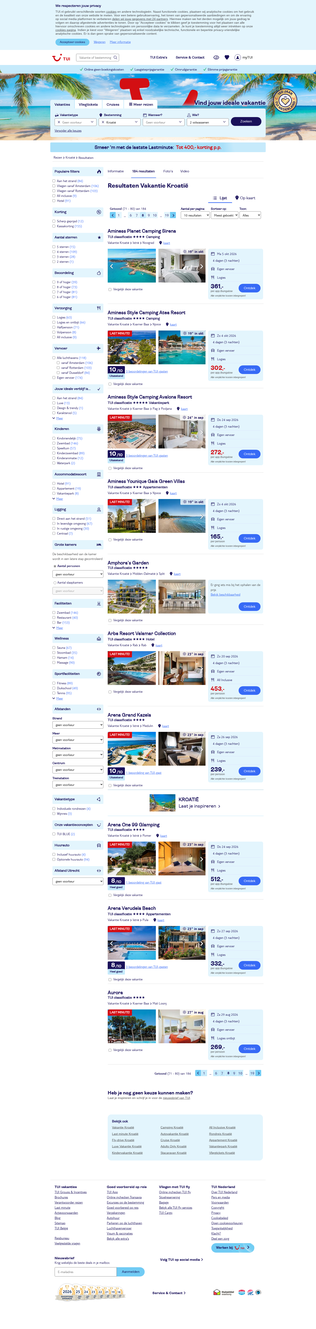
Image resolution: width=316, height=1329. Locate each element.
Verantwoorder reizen (69, 1202)
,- (217, 286)
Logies (64, 317)
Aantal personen (68, 566)
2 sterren (65, 261)
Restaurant (67, 617)
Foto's (168, 171)
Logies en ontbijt (71, 322)
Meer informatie (120, 42)
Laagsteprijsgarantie (149, 69)
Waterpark (66, 463)
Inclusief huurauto (71, 854)
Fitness (65, 683)
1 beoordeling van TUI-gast (143, 772)
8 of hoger (67, 287)
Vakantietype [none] (69, 115)
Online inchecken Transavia (124, 1197)
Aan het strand (70, 181)
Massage (66, 662)
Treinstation (60, 778)
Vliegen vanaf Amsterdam (78, 186)
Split (162, 573)
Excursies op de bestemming (125, 1202)
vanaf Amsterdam (77, 363)
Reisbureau (62, 1238)
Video (184, 171)
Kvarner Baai (141, 324)
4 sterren (67, 251)
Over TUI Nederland (224, 1192)
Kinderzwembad (70, 453)
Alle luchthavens (71, 358)
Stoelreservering (169, 1197)
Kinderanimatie (70, 458)
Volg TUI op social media (180, 1259)
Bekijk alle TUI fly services (175, 1207)
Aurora (115, 992)
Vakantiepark (68, 493)
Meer (59, 418)
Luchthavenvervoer (119, 1228)
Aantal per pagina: (193, 208)
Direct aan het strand (74, 518)
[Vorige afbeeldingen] (111, 266)
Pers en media (220, 1197)
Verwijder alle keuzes (68, 130)
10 (155, 215)
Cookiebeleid (219, 1218)
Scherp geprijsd (70, 221)
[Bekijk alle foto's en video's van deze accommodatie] (157, 266)
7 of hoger (67, 292)
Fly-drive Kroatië (123, 1140)
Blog (57, 1218)
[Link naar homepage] (61, 57)
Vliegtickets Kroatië (222, 1152)
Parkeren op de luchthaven (124, 1223)
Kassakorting (69, 226)
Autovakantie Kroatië (175, 1134)
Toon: (243, 208)
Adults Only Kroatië (174, 1146)
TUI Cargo (165, 1213)
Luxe (63, 403)
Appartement (69, 488)
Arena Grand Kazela (129, 715)
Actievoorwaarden (66, 1213)
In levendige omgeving (74, 523)
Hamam (65, 657)
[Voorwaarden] (249, 1292)
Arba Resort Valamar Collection (142, 633)
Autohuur (113, 1218)
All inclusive (67, 196)
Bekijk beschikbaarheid (225, 594)
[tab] (116, 172)
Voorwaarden (220, 1202)
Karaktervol (67, 413)
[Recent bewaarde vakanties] (227, 57)
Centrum (58, 763)
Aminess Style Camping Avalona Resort (150, 397)
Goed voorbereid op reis (122, 1207)
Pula (145, 920)
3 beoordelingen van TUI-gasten (147, 371)
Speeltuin (66, 448)
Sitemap (60, 1223)
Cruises (113, 104)
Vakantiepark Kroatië (223, 1146)
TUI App (112, 1192)
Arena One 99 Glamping (134, 824)
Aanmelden (131, 1271)
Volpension (66, 332)
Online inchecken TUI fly (175, 1192)
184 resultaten (143, 171)
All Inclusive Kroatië (222, 1127)
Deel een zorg (220, 1238)
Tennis (64, 693)
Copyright (217, 1207)
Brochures (61, 1197)
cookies (111, 11)
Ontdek (249, 288)
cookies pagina (65, 30)
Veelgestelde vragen (67, 1243)
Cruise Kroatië (170, 1140)
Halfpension (68, 327)
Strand (57, 718)
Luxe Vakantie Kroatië (127, 1146)
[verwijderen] (102, 122)
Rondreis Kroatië (220, 1134)
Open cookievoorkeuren (227, 1223)
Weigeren (100, 42)
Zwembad (67, 443)
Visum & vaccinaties (120, 1233)
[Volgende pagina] (173, 215)
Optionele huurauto (73, 859)
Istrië (136, 242)
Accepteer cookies (72, 42)
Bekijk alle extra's (118, 1238)
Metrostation (61, 748)
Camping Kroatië (172, 1127)
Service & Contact (167, 1293)
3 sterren (66, 256)
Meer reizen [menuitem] (143, 104)
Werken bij (224, 1247)
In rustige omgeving (73, 528)
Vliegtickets (88, 104)
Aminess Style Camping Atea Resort (147, 312)
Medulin (148, 726)
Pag (155, 408)
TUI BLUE (66, 834)
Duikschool (67, 688)
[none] (58, 122)
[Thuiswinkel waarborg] (224, 1292)
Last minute (62, 1207)
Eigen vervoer (70, 377)
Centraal (65, 533)
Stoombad (67, 652)
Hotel (64, 200)
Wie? (195, 115)
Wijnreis (64, 813)
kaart (166, 243)
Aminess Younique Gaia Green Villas (146, 481)
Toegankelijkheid (222, 1228)
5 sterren (66, 247)
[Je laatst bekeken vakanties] (216, 57)
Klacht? (216, 1233)
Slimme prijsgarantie (222, 69)
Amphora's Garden (128, 563)
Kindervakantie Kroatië (127, 1152)
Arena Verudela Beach (132, 908)
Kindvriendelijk (69, 438)
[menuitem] (249, 57)
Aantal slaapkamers (70, 582)
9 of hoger (67, 282)
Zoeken (246, 121)
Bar (63, 622)
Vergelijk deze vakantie (128, 289)
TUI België (61, 1228)
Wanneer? (155, 115)
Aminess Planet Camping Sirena (142, 231)
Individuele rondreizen (74, 808)
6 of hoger (67, 297)
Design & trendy (70, 408)
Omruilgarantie (186, 69)
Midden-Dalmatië (144, 573)
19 (167, 215)
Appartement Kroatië (223, 1140)
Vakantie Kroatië (118, 242)
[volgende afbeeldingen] (202, 266)
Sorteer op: (219, 208)
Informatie (116, 171)
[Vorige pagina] (113, 215)
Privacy (216, 1213)
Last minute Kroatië (125, 1134)
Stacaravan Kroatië (174, 1152)
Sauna (64, 647)
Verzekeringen (116, 1213)
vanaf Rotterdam (76, 367)
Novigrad (148, 242)
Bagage (164, 1202)
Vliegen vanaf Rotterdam (77, 191)
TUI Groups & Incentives (71, 1192)
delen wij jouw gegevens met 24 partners (140, 19)
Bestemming (112, 115)
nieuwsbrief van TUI (176, 1098)
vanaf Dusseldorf (75, 372)
